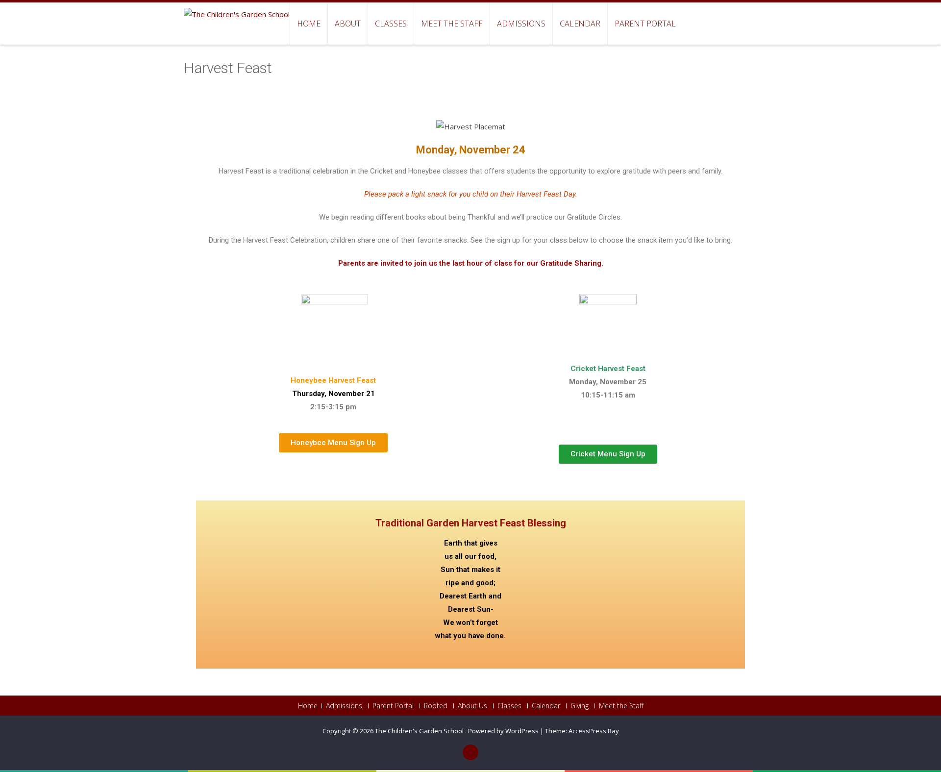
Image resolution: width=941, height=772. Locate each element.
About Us (472, 705)
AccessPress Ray (594, 730)
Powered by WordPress (503, 730)
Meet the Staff (452, 23)
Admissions (521, 23)
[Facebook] (470, 752)
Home (309, 23)
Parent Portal (645, 23)
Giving (579, 705)
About (348, 23)
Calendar (580, 23)
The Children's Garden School (420, 730)
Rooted (435, 705)
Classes (391, 23)
